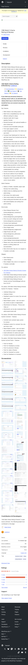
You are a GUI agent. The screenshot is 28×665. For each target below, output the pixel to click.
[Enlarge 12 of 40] (11, 441)
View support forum (6, 598)
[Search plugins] (16, 16)
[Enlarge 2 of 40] (11, 370)
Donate (17, 624)
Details (5, 44)
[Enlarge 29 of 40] (24, 413)
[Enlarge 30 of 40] (24, 422)
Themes (17, 609)
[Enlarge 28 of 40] (24, 406)
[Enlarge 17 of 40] (11, 477)
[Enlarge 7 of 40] (11, 405)
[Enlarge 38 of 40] (24, 494)
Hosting (3, 612)
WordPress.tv (5, 627)
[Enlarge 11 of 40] (11, 434)
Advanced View (5, 563)
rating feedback (18, 559)
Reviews (5, 47)
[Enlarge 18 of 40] (11, 484)
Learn (2, 619)
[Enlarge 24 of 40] (24, 377)
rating (25, 556)
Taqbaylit (7, 645)
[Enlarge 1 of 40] (11, 362)
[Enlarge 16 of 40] (11, 470)
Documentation (10, 89)
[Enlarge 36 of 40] (24, 480)
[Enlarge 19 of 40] (11, 492)
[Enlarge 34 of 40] (24, 464)
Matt (3, 634)
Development (6, 55)
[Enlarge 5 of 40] (11, 391)
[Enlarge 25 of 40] (24, 384)
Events (16, 621)
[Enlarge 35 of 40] (24, 473)
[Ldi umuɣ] (25, 2)
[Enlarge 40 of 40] (24, 508)
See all (25, 587)
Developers (4, 624)
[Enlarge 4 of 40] (11, 384)
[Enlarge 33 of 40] (24, 454)
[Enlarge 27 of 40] (24, 399)
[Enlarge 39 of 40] (24, 501)
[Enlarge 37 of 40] (24, 487)
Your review (4, 587)
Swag (17, 627)
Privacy (3, 614)
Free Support (13, 91)
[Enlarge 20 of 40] (11, 499)
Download (4, 38)
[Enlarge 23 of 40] (24, 370)
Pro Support (14, 93)
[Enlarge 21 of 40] (11, 506)
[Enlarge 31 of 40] (24, 433)
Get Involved (18, 619)
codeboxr (7, 532)
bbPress (4, 636)
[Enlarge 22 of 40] (24, 362)
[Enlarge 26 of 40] (24, 392)
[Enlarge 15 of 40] (11, 463)
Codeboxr (13, 85)
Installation (6, 51)
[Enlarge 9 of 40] (11, 420)
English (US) (24, 553)
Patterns (17, 614)
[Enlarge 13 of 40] (11, 448)
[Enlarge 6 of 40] (11, 398)
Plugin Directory (5, 6)
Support (5, 58)
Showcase (17, 607)
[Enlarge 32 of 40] (24, 442)
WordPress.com (6, 631)
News (2, 609)
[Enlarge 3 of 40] (11, 377)
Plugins (16, 612)
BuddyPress (5, 639)
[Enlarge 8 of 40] (11, 412)
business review (18, 556)
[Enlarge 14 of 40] (11, 455)
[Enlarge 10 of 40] (11, 427)
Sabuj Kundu (6, 34)
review (24, 559)
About (3, 607)
